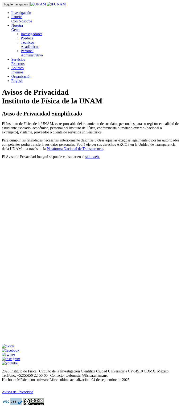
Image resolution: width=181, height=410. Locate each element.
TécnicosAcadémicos (30, 44)
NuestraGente (17, 27)
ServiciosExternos (18, 61)
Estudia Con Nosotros (21, 19)
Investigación (21, 13)
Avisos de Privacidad (17, 392)
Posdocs (27, 38)
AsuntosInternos (17, 70)
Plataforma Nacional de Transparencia (75, 149)
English (17, 81)
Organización (21, 76)
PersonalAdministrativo (32, 53)
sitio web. (92, 157)
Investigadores (31, 34)
